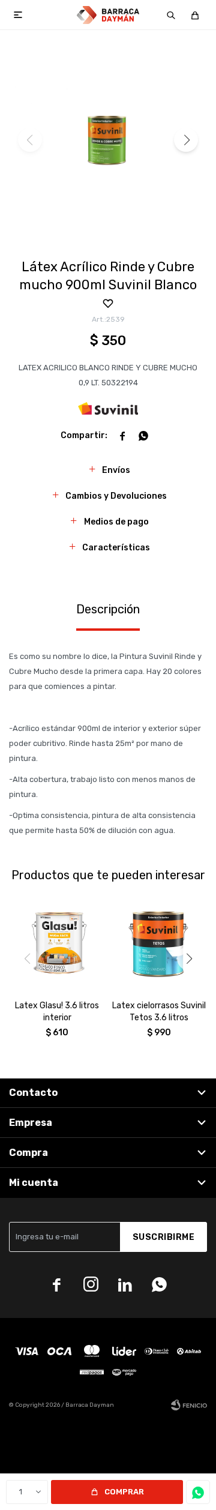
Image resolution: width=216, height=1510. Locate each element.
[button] (171, 15)
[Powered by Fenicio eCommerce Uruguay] (189, 1405)
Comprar (124, 1491)
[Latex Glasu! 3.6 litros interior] (57, 943)
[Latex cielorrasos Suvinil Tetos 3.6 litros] (159, 943)
